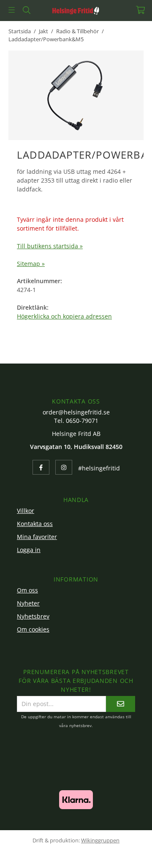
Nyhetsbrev (33, 616)
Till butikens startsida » (50, 246)
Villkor (25, 511)
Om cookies (33, 629)
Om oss (27, 590)
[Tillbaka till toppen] (125, 837)
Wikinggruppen (100, 840)
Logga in (29, 550)
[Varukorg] (140, 9)
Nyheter (28, 603)
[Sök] (26, 10)
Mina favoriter (37, 537)
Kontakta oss (35, 524)
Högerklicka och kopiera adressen (64, 316)
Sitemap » (31, 264)
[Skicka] (120, 704)
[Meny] (11, 9)
